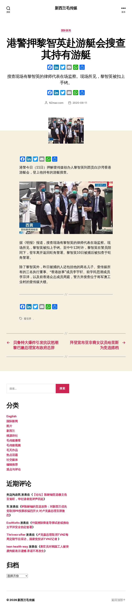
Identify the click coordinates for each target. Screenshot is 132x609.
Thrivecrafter (16, 534)
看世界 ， (29, 318)
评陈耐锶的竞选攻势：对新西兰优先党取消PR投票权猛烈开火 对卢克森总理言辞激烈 (36, 511)
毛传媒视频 (13, 445)
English (11, 416)
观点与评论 (13, 469)
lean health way (17, 546)
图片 (9, 426)
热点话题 (12, 455)
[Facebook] (50, 68)
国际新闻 (66, 30)
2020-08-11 (80, 102)
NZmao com (56, 102)
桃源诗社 (12, 435)
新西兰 (10, 430)
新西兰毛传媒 (66, 8)
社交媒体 (12, 459)
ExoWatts (13, 522)
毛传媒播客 (13, 440)
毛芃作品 (12, 450)
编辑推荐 (12, 464)
